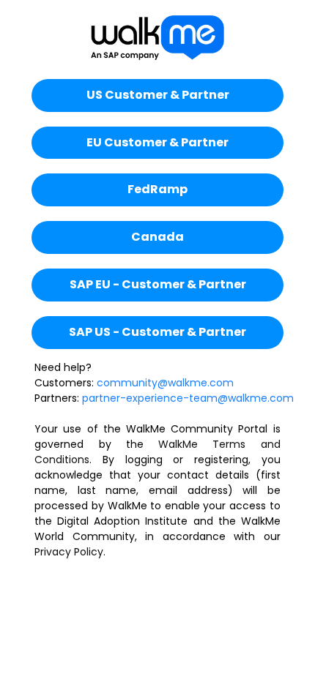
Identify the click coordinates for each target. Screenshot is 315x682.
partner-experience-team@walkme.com (188, 398)
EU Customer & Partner (157, 142)
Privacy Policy (68, 551)
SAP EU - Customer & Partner (158, 284)
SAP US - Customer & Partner (157, 331)
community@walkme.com (165, 382)
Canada (157, 236)
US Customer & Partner (157, 94)
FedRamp (157, 189)
